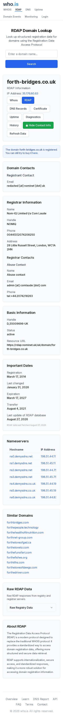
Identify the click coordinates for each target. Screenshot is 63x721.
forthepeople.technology (22, 527)
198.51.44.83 (49, 497)
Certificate (40, 108)
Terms (29, 704)
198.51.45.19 (48, 490)
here (35, 153)
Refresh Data (18, 133)
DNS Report (41, 699)
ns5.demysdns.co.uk (22, 490)
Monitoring (31, 16)
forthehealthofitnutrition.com (25, 532)
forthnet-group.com (19, 537)
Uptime (39, 9)
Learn (25, 699)
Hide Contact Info (40, 125)
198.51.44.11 (48, 456)
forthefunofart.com (19, 552)
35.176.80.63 (30, 93)
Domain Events (12, 16)
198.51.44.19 (48, 483)
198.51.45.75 (49, 477)
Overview (12, 699)
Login (45, 16)
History (14, 125)
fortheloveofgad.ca (19, 542)
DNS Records (18, 108)
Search (31, 64)
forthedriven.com (18, 572)
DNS (28, 9)
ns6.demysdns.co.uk (22, 497)
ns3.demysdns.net (21, 477)
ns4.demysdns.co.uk (22, 483)
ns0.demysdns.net (21, 456)
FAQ (18, 704)
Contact (42, 704)
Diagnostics (33, 117)
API (55, 699)
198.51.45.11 (48, 463)
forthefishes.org (17, 557)
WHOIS (7, 9)
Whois (14, 100)
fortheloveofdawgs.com (22, 567)
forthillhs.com (15, 562)
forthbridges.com (18, 522)
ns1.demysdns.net (21, 463)
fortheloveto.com (18, 547)
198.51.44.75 (49, 470)
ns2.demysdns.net (21, 470)
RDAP (18, 9)
